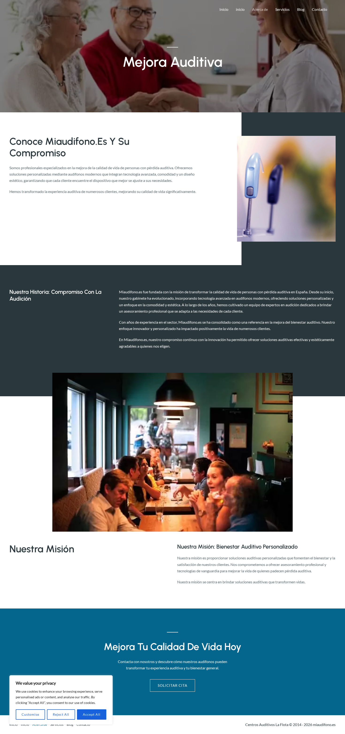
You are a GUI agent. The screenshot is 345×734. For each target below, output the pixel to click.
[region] (61, 700)
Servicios (282, 9)
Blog (300, 9)
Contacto (319, 9)
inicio (240, 9)
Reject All (61, 714)
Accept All (91, 714)
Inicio (223, 9)
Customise (30, 714)
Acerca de (260, 9)
